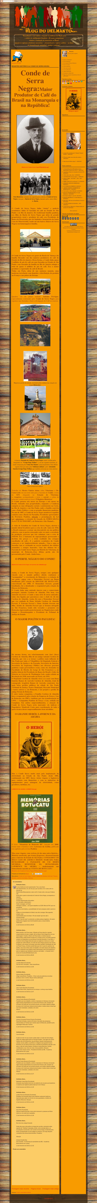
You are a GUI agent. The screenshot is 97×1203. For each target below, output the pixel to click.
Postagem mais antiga (50, 1189)
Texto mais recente (67, 68)
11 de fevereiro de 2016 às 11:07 (25, 991)
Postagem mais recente (20, 1189)
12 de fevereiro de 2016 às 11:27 (25, 1073)
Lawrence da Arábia (22, 878)
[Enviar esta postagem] (32, 873)
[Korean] (66, 83)
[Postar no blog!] (37, 874)
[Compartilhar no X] (38, 874)
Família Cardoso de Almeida (39, 876)
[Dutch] (76, 81)
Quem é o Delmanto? (67, 59)
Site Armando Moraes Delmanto (69, 63)
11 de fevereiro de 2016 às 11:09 (25, 1026)
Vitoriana (30, 878)
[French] (66, 81)
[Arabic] (68, 83)
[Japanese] (63, 83)
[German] (68, 81)
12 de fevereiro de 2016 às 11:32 (25, 1145)
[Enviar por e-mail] (35, 874)
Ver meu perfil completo (73, 53)
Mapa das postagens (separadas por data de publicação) (72, 75)
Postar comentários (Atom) (23, 1192)
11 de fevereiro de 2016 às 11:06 (25, 966)
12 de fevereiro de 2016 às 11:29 (25, 1115)
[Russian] (79, 81)
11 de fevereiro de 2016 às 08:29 (25, 955)
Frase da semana (66, 64)
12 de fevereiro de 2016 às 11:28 (25, 1087)
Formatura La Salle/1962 (68, 73)
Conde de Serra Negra (25, 876)
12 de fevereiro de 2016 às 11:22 (25, 1053)
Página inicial (36, 1189)
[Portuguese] (82, 81)
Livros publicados (67, 69)
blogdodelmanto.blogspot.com (73, 232)
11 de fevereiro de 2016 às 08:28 (25, 924)
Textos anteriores (66, 66)
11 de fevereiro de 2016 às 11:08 (25, 1011)
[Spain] (71, 81)
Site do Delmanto (66, 61)
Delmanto (19, 884)
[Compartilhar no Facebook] (40, 874)
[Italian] (74, 81)
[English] (63, 81)
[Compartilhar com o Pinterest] (41, 874)
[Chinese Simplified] (71, 83)
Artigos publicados (67, 71)
